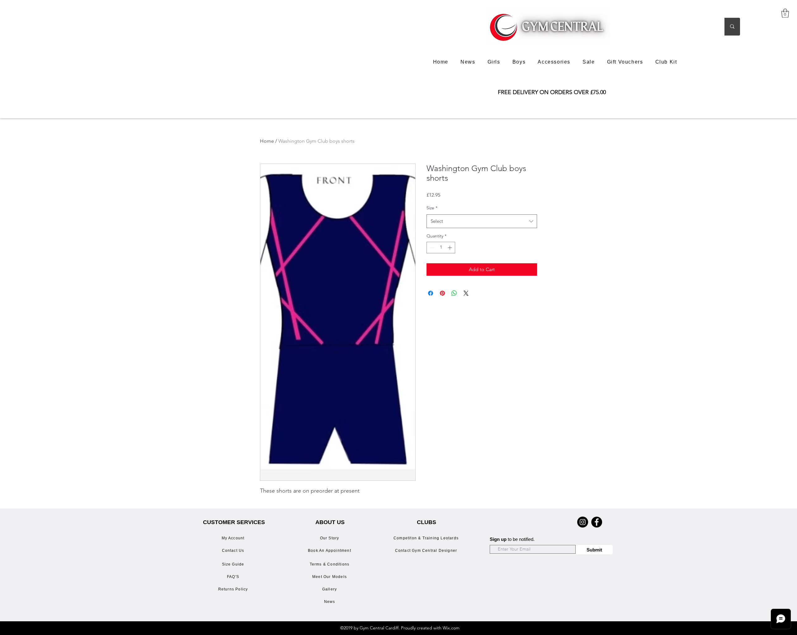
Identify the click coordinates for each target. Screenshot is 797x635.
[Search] (732, 27)
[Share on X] (466, 293)
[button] (785, 13)
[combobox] (482, 221)
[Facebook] (596, 522)
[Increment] (450, 247)
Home (267, 141)
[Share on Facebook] (430, 293)
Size (432, 208)
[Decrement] (431, 247)
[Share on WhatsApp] (454, 293)
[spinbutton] (440, 247)
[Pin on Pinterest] (442, 293)
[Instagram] (582, 522)
